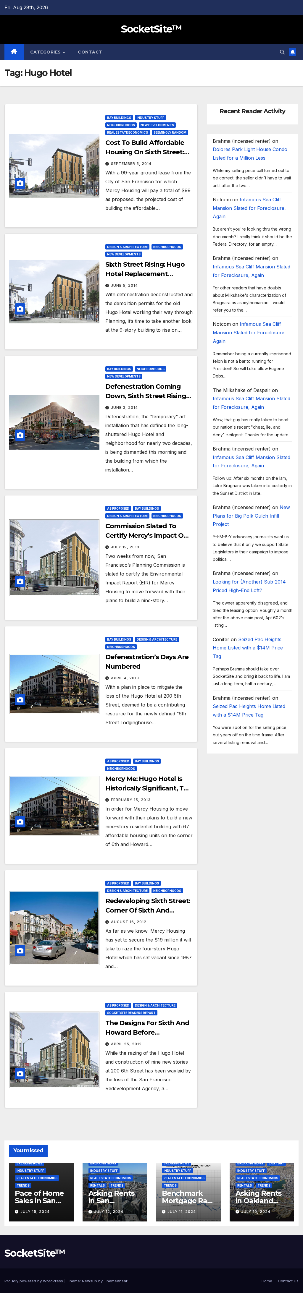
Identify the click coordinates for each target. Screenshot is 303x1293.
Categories (46, 52)
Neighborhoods (121, 125)
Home (267, 1281)
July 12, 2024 (108, 1211)
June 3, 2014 (124, 407)
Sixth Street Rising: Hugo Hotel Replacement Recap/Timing (145, 273)
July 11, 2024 (181, 1211)
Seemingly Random (170, 132)
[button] (282, 52)
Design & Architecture (127, 247)
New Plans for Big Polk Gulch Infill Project (251, 515)
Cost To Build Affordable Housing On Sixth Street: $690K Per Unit (144, 152)
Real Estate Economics (127, 132)
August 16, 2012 (128, 922)
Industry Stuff (150, 117)
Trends (23, 1185)
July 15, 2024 (35, 1211)
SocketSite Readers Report (131, 1013)
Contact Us (288, 1281)
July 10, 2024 (255, 1211)
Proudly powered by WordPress (34, 1281)
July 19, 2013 (125, 547)
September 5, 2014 (131, 163)
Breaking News (29, 1163)
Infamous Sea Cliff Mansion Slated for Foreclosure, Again (249, 208)
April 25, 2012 (126, 1044)
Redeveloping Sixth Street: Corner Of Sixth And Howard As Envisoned (147, 910)
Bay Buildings (119, 117)
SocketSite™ (151, 29)
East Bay (276, 1163)
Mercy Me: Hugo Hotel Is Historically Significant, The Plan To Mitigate (148, 788)
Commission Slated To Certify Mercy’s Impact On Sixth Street (146, 535)
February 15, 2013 (131, 800)
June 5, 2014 (124, 285)
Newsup (89, 1281)
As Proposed (118, 508)
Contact (90, 52)
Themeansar (115, 1281)
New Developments (157, 125)
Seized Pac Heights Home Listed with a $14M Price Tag (248, 648)
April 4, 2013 (125, 678)
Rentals (97, 1185)
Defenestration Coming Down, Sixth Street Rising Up (145, 396)
